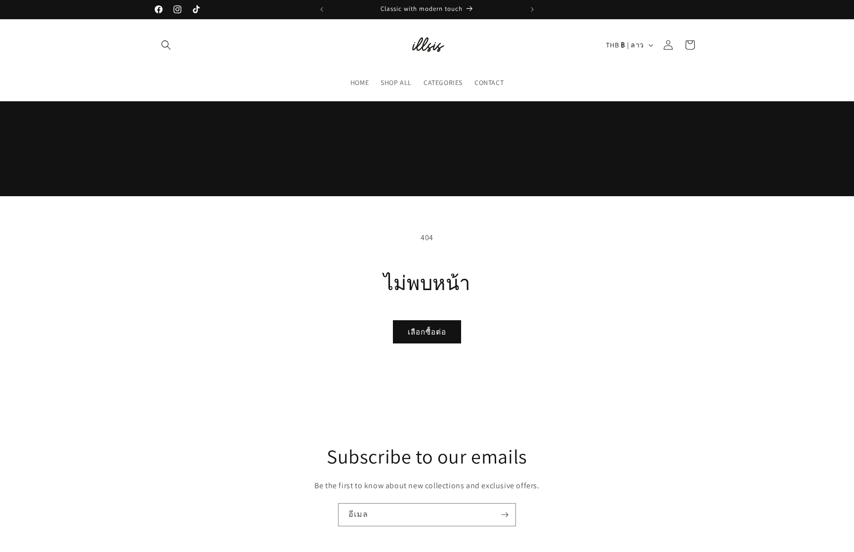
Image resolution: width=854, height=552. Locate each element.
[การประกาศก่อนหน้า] (322, 9)
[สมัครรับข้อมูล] (504, 514)
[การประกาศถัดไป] (532, 9)
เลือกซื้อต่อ (427, 332)
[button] (166, 45)
